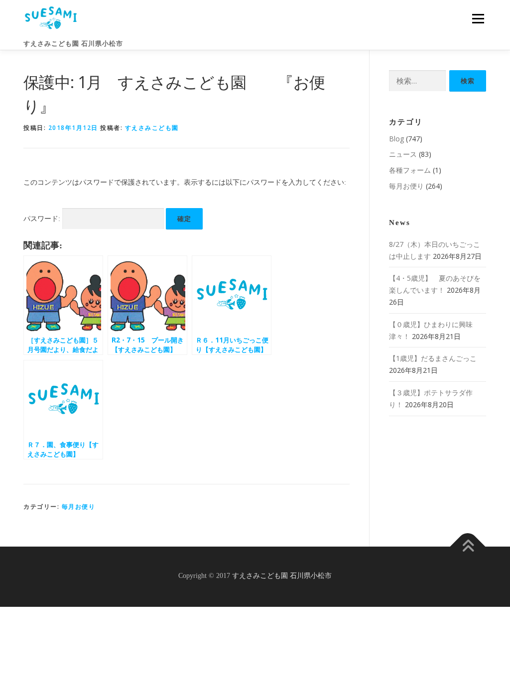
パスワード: (42, 219)
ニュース (403, 154)
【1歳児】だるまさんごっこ (433, 358)
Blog (396, 138)
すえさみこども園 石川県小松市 (73, 43)
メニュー (478, 18)
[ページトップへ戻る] (468, 547)
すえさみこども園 (152, 127)
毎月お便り (79, 506)
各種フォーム (410, 170)
